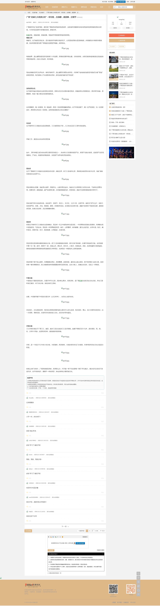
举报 (102, 393)
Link (55, 537)
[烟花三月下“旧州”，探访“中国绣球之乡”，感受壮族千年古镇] (113, 68)
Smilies (62, 537)
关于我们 (119, 602)
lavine (30, 454)
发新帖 (29, 531)
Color (51, 537)
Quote (58, 537)
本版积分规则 (100, 550)
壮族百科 (55, 7)
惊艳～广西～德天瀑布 (117, 122)
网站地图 (133, 602)
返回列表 (82, 530)
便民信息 (84, 7)
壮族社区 (25, 12)
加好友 (115, 28)
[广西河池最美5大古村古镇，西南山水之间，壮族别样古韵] (113, 94)
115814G (31, 483)
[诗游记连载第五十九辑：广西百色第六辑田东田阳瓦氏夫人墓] (113, 85)
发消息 (128, 28)
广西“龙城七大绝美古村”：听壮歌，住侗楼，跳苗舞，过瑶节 (122, 133)
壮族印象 (34, 12)
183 (113, 22)
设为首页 (27, 1)
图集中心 (65, 7)
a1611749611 (32, 440)
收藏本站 (33, 1)
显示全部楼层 (54, 22)
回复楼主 (122, 35)
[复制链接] (79, 17)
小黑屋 (114, 602)
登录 (128, 1)
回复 (30, 393)
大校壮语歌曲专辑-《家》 (118, 107)
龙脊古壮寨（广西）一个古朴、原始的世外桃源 (43, 388)
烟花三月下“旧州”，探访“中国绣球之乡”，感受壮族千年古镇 (126, 68)
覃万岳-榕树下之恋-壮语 (118, 137)
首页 (46, 7)
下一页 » (65, 526)
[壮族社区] (34, 7)
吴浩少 (31, 469)
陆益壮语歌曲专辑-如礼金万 (119, 118)
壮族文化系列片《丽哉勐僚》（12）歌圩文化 (122, 141)
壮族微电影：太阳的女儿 (118, 126)
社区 (101, 7)
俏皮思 (31, 511)
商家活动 (93, 7)
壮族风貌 (121, 46)
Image (53, 537)
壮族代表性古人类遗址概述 (38, 386)
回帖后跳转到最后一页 (55, 573)
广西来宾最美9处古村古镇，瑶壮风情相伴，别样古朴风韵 (126, 59)
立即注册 (132, 1)
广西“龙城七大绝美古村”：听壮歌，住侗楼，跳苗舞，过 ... (63, 12)
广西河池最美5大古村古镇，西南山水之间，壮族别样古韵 (126, 94)
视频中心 (74, 7)
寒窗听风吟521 (33, 412)
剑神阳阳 (31, 426)
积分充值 (104, 1)
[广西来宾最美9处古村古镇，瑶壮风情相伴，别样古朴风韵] (113, 59)
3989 (130, 22)
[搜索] (134, 7)
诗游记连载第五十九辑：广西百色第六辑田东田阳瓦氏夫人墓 (126, 85)
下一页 (102, 530)
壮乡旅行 (41, 12)
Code (60, 537)
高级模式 (85, 537)
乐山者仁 (31, 398)
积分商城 (110, 1)
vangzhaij (121, 19)
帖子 (115, 7)
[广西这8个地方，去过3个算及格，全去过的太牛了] (113, 77)
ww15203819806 (33, 497)
